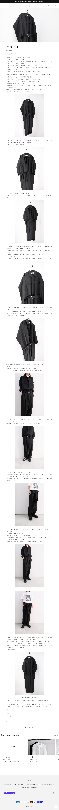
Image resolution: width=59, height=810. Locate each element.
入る (31, 757)
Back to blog (30, 727)
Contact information (30, 806)
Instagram (8, 716)
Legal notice (52, 804)
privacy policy (34, 787)
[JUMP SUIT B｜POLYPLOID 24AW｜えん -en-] (29, 695)
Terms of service (38, 804)
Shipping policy (45, 804)
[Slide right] (32, 768)
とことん (6, 757)
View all (56, 735)
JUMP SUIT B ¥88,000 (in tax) (29, 697)
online (8, 713)
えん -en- (9, 804)
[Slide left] (26, 768)
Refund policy (23, 804)
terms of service (25, 787)
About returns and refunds (19, 784)
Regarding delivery (8, 784)
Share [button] (9, 721)
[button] (3, 5)
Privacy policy (30, 804)
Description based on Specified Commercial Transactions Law (41, 784)
